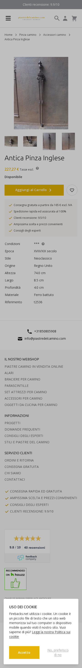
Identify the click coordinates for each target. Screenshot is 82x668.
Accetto (24, 652)
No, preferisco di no (58, 652)
